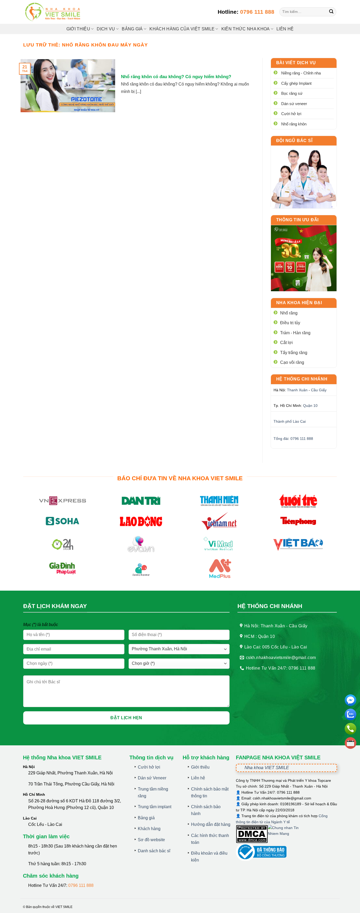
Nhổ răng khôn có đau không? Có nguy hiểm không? (176, 76)
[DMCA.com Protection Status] (252, 833)
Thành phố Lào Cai (290, 421)
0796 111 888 (257, 12)
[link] (304, 177)
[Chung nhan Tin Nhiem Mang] (287, 833)
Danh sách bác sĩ (154, 851)
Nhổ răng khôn (294, 124)
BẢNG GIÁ (132, 29)
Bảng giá (146, 818)
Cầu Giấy (319, 390)
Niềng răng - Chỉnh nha (301, 73)
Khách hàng (149, 828)
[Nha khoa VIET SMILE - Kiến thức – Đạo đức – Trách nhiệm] (53, 12)
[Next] (328, 258)
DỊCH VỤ (106, 29)
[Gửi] (331, 12)
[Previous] (279, 258)
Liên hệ (285, 29)
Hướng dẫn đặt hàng (210, 824)
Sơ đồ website (151, 839)
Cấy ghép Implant (296, 83)
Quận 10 (310, 405)
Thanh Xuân (297, 390)
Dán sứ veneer (294, 103)
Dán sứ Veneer (152, 778)
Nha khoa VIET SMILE (267, 767)
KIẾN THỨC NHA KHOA (245, 29)
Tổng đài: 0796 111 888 (293, 438)
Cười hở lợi (291, 113)
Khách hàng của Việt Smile (182, 29)
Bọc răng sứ (292, 93)
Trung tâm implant (154, 806)
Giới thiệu (78, 29)
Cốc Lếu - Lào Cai (45, 824)
